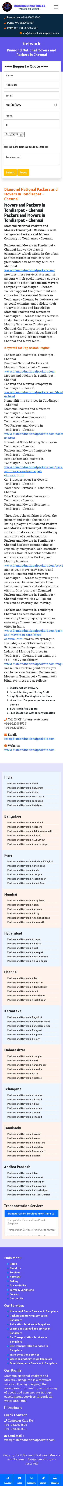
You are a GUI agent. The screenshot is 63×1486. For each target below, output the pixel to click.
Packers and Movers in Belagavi (24, 1030)
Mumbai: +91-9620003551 (22, 28)
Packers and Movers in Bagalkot (24, 1017)
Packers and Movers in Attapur (24, 939)
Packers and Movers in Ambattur (25, 982)
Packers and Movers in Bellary (23, 1038)
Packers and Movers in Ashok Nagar (26, 878)
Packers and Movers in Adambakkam (27, 986)
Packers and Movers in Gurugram (25, 787)
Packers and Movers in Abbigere (24, 826)
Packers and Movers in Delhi (22, 783)
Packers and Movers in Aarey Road (25, 900)
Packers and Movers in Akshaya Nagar (27, 844)
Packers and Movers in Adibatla (24, 943)
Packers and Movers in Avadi (22, 991)
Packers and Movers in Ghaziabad (25, 796)
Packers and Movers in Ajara (22, 1073)
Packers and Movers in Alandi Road (26, 883)
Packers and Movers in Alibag (23, 913)
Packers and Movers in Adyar (22, 978)
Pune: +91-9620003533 (20, 23)
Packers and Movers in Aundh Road (26, 865)
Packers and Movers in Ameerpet (25, 952)
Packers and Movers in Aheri (22, 1060)
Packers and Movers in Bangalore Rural (28, 1021)
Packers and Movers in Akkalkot (24, 1077)
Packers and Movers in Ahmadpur (25, 1069)
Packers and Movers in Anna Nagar (26, 995)
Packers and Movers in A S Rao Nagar (27, 960)
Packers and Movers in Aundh (23, 870)
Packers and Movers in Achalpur (24, 1056)
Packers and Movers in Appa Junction (27, 956)
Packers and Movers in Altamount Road (28, 917)
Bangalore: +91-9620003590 (23, 18)
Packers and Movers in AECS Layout (26, 839)
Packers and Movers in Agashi (23, 904)
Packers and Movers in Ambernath (25, 922)
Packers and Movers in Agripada (24, 909)
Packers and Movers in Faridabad (25, 800)
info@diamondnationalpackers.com (40, 33)
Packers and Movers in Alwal (22, 947)
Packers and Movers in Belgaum (24, 1034)
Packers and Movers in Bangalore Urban (29, 1025)
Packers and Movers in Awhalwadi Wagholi (30, 861)
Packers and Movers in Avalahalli (25, 822)
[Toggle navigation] (56, 7)
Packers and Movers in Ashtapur (24, 874)
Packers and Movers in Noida (22, 792)
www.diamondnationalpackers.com (29, 372)
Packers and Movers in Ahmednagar (26, 1064)
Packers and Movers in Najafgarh (25, 805)
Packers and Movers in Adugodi (24, 835)
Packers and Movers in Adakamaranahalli (29, 831)
